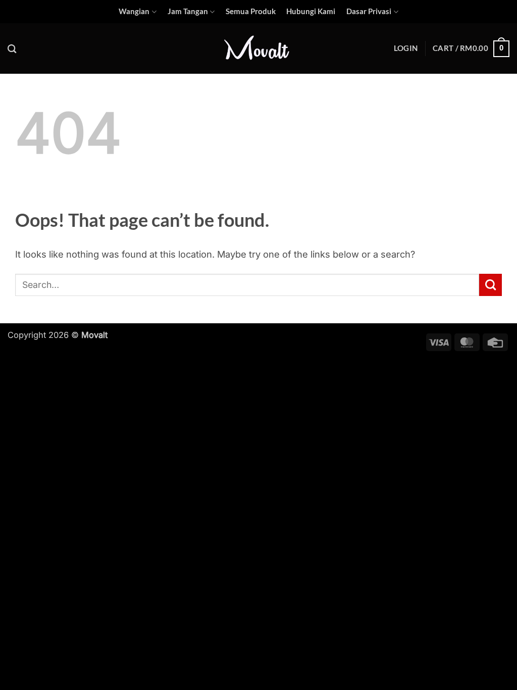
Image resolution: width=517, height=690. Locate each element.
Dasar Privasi (368, 11)
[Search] (12, 48)
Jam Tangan (188, 11)
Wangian (134, 11)
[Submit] (490, 285)
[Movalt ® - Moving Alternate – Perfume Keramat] (258, 49)
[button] (406, 48)
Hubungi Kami (310, 11)
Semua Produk (251, 11)
